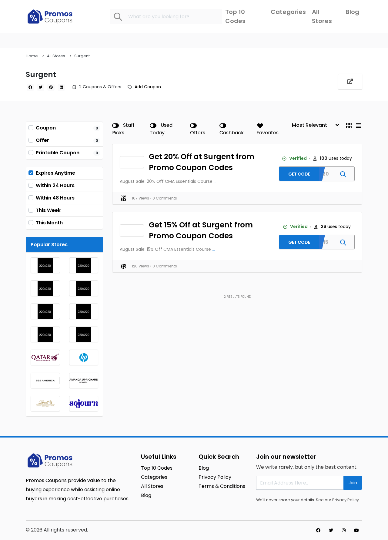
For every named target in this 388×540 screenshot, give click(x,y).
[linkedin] (61, 87)
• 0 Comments (163, 198)
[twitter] (40, 87)
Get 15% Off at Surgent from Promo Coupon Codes (201, 230)
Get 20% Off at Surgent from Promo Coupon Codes (201, 162)
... (215, 181)
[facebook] (30, 87)
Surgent (82, 56)
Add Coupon (148, 87)
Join (353, 483)
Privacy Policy (345, 499)
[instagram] (344, 530)
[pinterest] (51, 87)
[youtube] (356, 530)
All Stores (56, 56)
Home (32, 56)
